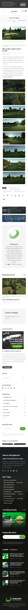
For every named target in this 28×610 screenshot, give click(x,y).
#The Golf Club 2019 (7, 191)
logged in (13, 316)
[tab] (5, 550)
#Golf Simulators (17, 491)
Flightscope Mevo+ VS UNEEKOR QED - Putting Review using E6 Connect (15, 211)
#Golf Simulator (7, 491)
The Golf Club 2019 (7, 77)
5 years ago (10, 53)
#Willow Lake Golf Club (19, 191)
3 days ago (12, 576)
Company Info (14, 397)
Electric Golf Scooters (14, 406)
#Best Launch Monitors (9, 482)
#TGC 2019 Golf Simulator (9, 498)
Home (4, 20)
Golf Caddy (14, 412)
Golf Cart (14, 415)
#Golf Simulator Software (9, 494)
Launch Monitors (14, 217)
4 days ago (12, 585)
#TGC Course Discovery (15, 189)
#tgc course (20, 498)
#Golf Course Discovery (14, 187)
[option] (14, 290)
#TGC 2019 (5, 189)
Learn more (23, 3)
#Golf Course (20, 482)
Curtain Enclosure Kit (14, 400)
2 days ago (12, 567)
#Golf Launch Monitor (8, 487)
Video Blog (11, 208)
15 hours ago (7, 524)
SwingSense (4, 53)
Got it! (23, 5)
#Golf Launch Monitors (9, 489)
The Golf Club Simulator (11, 20)
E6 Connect (14, 403)
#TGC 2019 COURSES (7, 496)
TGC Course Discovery (9, 45)
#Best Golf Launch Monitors (10, 480)
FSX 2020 (14, 409)
